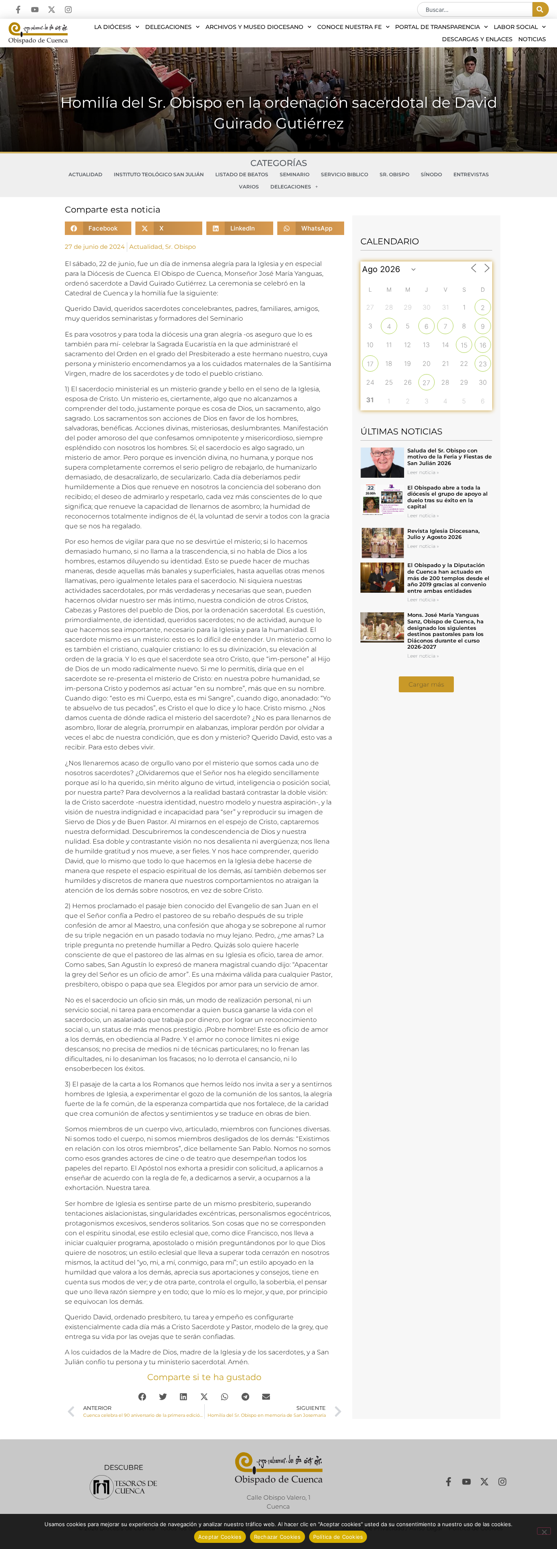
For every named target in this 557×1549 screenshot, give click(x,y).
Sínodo (431, 174)
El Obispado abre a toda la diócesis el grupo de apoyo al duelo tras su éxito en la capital (447, 497)
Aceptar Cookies (220, 1536)
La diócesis (112, 27)
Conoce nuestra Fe (349, 27)
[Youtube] (35, 9)
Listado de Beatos (241, 174)
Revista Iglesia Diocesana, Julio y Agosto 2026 (443, 534)
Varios (249, 187)
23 (483, 364)
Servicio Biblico (344, 174)
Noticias (532, 39)
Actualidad (85, 174)
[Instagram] (68, 9)
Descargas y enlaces (477, 39)
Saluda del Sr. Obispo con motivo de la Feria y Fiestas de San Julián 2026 (449, 456)
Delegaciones (168, 27)
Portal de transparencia (437, 27)
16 (483, 345)
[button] (98, 228)
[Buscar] (541, 9)
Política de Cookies (338, 1536)
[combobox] (475, 9)
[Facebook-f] (18, 9)
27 (426, 383)
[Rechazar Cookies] (544, 1531)
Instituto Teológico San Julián (159, 174)
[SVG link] (123, 1487)
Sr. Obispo (394, 174)
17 (370, 364)
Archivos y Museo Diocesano (254, 27)
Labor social (516, 27)
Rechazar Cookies (277, 1536)
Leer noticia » (423, 472)
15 (464, 345)
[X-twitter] (51, 9)
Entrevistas (471, 174)
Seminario (294, 174)
